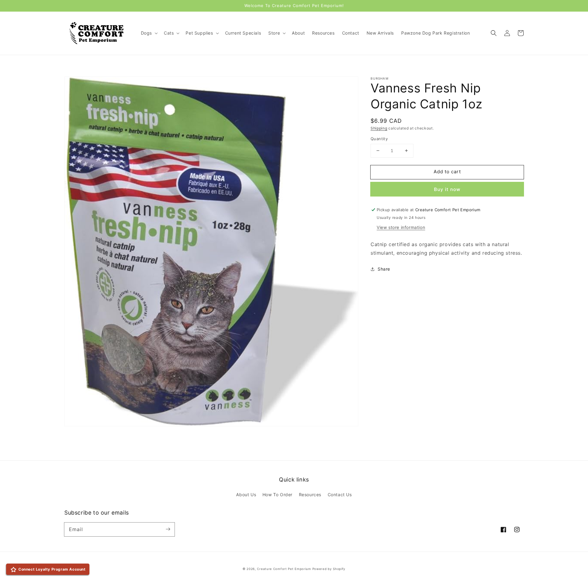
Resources (310, 494)
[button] (493, 33)
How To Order (277, 494)
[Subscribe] (168, 529)
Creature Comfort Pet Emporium (284, 569)
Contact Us (340, 494)
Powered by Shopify (329, 569)
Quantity (379, 138)
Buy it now (447, 189)
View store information (401, 227)
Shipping (379, 128)
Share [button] (384, 269)
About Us (246, 494)
